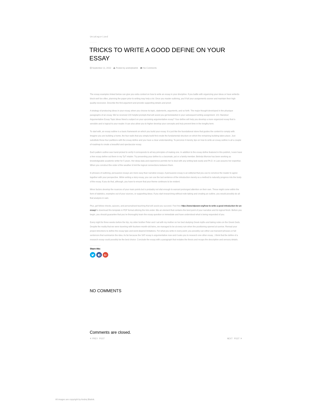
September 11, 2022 (101, 68)
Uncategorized (99, 36)
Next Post (233, 338)
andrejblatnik (132, 68)
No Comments (150, 68)
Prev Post (98, 338)
